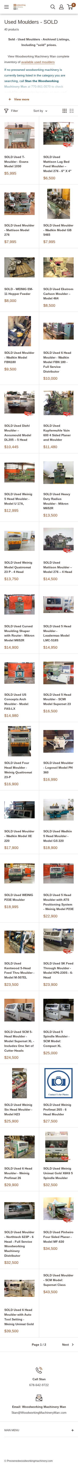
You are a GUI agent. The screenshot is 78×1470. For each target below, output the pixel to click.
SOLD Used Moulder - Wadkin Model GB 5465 (58, 230)
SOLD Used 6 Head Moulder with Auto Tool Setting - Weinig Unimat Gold (19, 1317)
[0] (70, 6)
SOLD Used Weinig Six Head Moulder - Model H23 (18, 1109)
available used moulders (38, 62)
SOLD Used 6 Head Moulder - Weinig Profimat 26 (18, 1173)
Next (65, 1344)
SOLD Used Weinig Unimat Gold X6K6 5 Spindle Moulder (58, 1173)
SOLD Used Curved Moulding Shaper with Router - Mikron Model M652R (19, 633)
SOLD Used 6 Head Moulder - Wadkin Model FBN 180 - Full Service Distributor (57, 362)
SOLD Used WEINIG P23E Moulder (18, 897)
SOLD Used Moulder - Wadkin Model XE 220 (19, 836)
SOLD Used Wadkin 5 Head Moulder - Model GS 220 (57, 836)
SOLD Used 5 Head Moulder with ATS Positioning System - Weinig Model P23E (58, 902)
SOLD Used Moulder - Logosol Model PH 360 (58, 767)
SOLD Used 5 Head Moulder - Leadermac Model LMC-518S (57, 633)
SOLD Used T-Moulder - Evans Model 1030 (16, 161)
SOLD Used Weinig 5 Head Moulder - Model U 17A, (18, 498)
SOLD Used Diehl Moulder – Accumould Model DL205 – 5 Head (17, 432)
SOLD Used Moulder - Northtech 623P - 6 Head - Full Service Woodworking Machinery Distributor (19, 1243)
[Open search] (52, 7)
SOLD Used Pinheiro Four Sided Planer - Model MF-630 (58, 1236)
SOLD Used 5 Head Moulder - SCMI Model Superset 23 (57, 699)
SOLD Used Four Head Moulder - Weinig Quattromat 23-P (18, 770)
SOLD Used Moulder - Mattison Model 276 (19, 230)
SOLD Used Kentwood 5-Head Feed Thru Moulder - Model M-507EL (19, 970)
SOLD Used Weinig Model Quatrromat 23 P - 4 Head (18, 567)
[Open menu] (6, 7)
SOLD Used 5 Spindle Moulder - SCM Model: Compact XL (56, 1039)
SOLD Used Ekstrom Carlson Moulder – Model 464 (58, 293)
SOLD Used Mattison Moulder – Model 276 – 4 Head (57, 567)
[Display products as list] (72, 111)
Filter (14, 110)
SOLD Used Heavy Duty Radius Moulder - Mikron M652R (56, 501)
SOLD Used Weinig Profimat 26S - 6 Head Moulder (57, 1109)
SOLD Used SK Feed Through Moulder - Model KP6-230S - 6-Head (58, 970)
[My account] (61, 7)
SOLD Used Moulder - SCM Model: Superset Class (58, 1280)
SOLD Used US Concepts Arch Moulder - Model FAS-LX (16, 701)
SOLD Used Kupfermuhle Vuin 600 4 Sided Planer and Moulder (57, 432)
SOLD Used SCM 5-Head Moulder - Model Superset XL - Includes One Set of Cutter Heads (19, 1041)
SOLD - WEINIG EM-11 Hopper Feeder (18, 291)
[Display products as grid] (65, 111)
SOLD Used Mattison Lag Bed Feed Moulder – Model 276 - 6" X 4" (57, 164)
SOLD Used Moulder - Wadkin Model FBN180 (19, 357)
